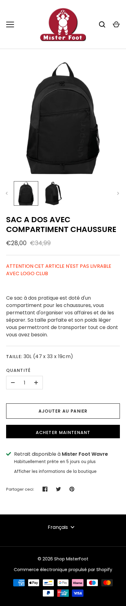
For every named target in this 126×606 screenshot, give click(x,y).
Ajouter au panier (63, 411)
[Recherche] (102, 24)
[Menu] (10, 24)
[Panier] (116, 24)
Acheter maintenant (63, 432)
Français (58, 527)
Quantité (18, 370)
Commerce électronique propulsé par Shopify (63, 570)
